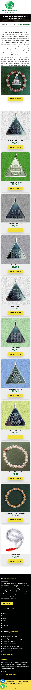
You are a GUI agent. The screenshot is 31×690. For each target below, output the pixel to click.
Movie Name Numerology (10, 646)
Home (3, 24)
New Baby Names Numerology (12, 639)
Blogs (4, 620)
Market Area (6, 628)
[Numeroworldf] (9, 7)
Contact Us (6, 623)
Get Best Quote (15, 99)
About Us (5, 616)
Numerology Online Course (11, 651)
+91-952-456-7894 (9, 674)
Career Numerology (8, 641)
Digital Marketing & (16, 686)
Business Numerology (9, 644)
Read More (6, 603)
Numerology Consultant (10, 636)
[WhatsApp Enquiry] (2, 686)
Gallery (4, 618)
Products (11, 24)
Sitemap (5, 625)
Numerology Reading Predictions (13, 648)
